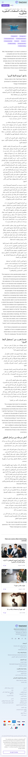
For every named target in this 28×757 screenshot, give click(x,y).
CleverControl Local (22, 649)
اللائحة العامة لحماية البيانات (7, 702)
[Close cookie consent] (25, 739)
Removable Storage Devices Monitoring (18, 664)
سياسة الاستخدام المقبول (21, 704)
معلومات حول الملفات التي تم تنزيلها (8, 692)
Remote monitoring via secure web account (17, 654)
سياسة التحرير (24, 696)
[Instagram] (25, 638)
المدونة (25, 688)
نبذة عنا (25, 690)
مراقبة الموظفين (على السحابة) (20, 645)
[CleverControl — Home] (16, 2)
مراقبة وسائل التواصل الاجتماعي (20, 677)
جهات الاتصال (24, 707)
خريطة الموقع (24, 713)
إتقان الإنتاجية (24, 682)
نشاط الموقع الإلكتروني (22, 671)
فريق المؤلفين (24, 692)
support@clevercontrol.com (21, 634)
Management (23, 36)
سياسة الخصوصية (23, 694)
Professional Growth (21, 38)
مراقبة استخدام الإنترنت (22, 668)
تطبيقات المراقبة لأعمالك (21, 680)
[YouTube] (19, 638)
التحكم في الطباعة (23, 665)
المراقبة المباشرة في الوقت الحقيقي (19, 656)
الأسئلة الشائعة (24, 698)
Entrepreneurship (8, 41)
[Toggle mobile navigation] (2, 2)
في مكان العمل (23, 647)
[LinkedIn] (15, 638)
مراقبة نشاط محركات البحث (21, 675)
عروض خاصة (24, 715)
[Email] (12, 638)
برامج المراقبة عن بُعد (22, 652)
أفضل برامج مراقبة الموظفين (7, 700)
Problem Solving (11, 43)
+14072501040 (23, 635)
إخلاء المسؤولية (23, 700)
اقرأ (5, 565)
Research (23, 41)
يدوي (12, 690)
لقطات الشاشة (23, 662)
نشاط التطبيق (24, 673)
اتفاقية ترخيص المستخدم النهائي (21, 710)
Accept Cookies (14, 752)
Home (25, 9)
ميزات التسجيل (23, 659)
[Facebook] (22, 638)
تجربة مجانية (5, 5)
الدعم (12, 698)
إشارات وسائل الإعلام (9, 688)
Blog (22, 9)
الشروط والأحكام (23, 702)
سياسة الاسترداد (10, 695)
